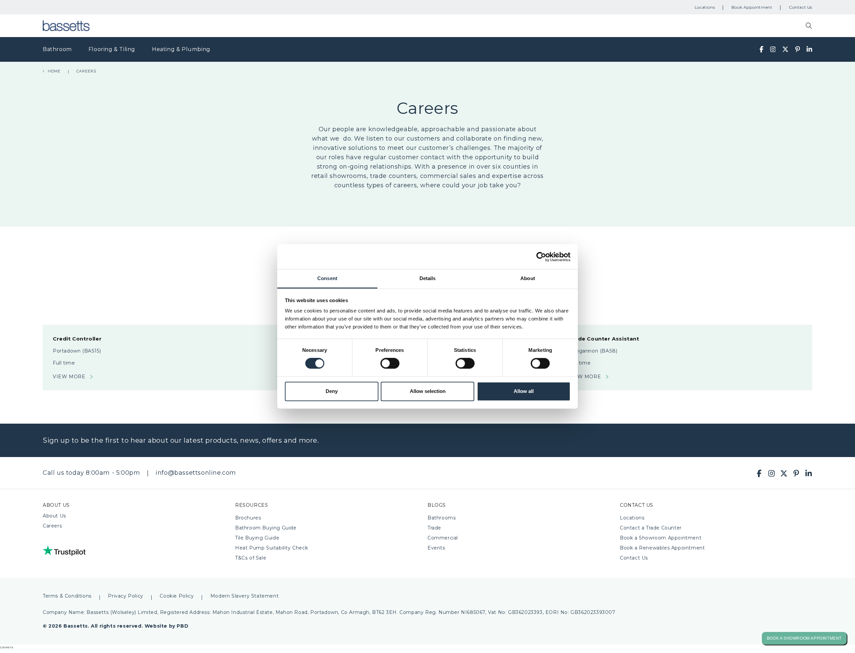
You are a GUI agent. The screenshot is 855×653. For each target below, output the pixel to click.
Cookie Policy (177, 596)
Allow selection (428, 391)
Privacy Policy (125, 596)
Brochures (248, 518)
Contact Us (800, 7)
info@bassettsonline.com (196, 472)
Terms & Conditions (67, 596)
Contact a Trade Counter (651, 528)
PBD (182, 626)
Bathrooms (442, 518)
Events (436, 548)
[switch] (389, 363)
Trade (434, 528)
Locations (705, 7)
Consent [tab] (327, 278)
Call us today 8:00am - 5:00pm (91, 472)
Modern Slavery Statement (244, 596)
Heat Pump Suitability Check (271, 548)
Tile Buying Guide (257, 538)
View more (69, 377)
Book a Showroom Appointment (660, 538)
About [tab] (527, 278)
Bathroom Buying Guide (266, 528)
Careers (52, 526)
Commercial (443, 538)
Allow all (524, 391)
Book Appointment (752, 7)
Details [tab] (427, 278)
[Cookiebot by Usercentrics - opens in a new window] (541, 257)
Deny (332, 391)
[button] (809, 25)
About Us (54, 516)
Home (54, 71)
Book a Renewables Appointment (662, 548)
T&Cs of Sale (250, 558)
